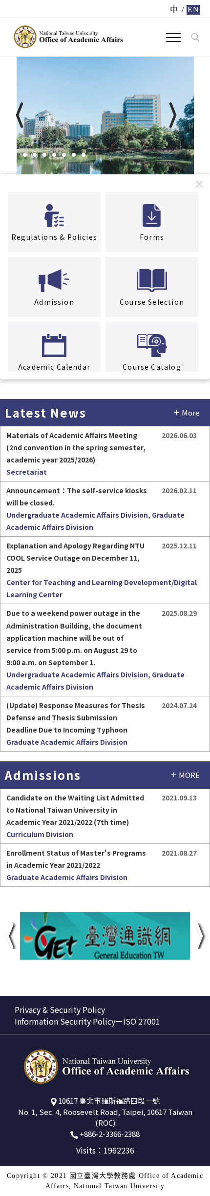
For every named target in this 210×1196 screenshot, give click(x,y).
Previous (50, 124)
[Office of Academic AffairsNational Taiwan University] (68, 36)
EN (193, 9)
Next (196, 124)
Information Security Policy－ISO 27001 (87, 1021)
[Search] (195, 37)
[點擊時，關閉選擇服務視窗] (199, 184)
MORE (189, 775)
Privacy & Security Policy (60, 1009)
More (191, 412)
